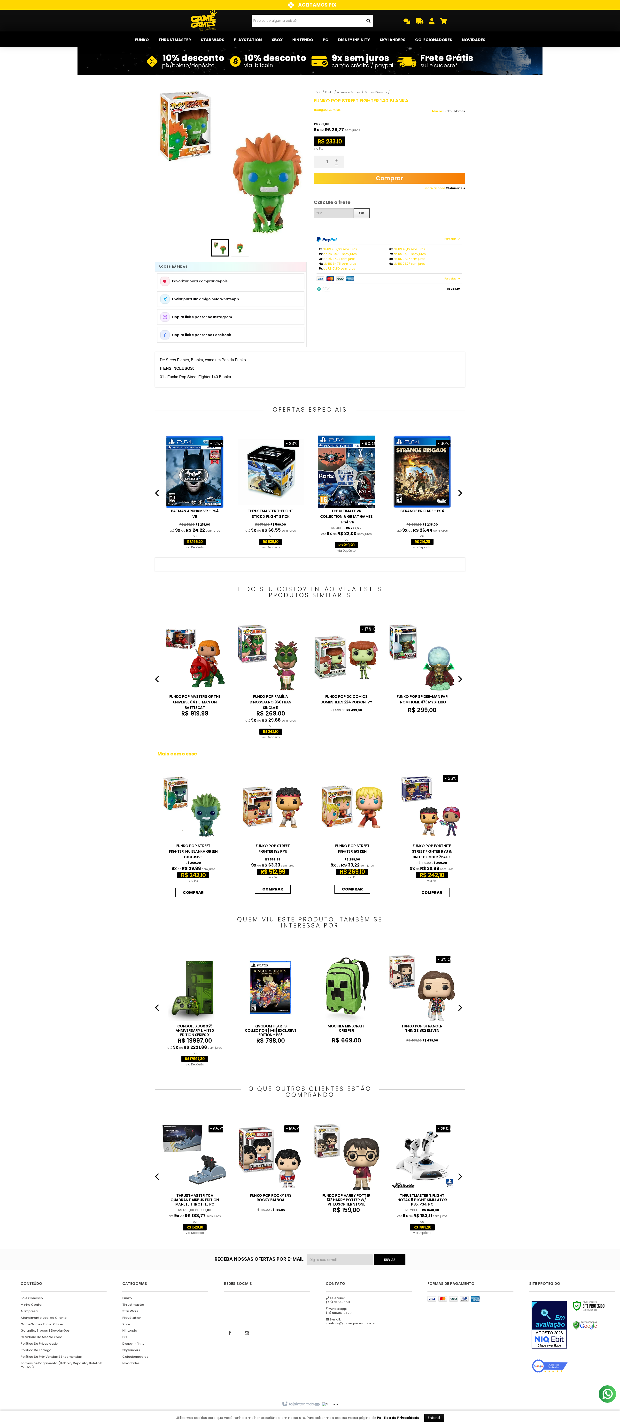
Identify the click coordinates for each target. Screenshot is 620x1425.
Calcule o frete (332, 202)
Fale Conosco (32, 1298)
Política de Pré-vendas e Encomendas (51, 1357)
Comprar (389, 178)
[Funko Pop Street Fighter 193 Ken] (352, 833)
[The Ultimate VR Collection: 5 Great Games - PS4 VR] (346, 494)
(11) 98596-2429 (338, 1311)
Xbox (126, 1324)
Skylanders (131, 1350)
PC (124, 1337)
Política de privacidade (39, 1344)
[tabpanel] (195, 493)
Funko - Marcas (454, 111)
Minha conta (31, 1305)
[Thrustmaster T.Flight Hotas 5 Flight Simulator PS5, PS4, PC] (422, 1178)
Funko (329, 92)
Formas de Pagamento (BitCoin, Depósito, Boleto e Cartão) (61, 1365)
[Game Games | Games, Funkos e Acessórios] (204, 20)
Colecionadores (135, 1357)
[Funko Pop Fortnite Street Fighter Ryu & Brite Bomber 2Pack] (432, 835)
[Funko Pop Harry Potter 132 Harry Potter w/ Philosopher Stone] (346, 1167)
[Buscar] (368, 20)
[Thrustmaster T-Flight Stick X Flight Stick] (270, 493)
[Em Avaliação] (550, 1325)
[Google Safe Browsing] (591, 1325)
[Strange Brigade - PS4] (422, 493)
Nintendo (129, 1331)
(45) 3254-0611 (338, 1300)
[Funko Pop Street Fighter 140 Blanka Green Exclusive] (193, 835)
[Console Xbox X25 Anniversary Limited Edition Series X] (194, 1009)
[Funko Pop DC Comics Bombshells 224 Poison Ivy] (346, 667)
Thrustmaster (133, 1305)
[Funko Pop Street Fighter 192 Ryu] (273, 833)
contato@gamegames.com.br (350, 1322)
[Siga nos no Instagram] (247, 1332)
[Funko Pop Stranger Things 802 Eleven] (422, 997)
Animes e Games (349, 92)
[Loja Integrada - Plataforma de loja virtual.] (300, 1404)
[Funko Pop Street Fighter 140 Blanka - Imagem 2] (240, 247)
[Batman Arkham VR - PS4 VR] (194, 493)
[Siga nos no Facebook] (230, 1332)
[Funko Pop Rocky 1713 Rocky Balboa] (270, 1166)
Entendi (434, 1417)
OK (361, 213)
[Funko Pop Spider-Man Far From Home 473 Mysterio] (422, 668)
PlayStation (131, 1318)
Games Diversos (375, 92)
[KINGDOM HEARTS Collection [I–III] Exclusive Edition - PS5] (270, 998)
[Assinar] (389, 1259)
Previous (157, 495)
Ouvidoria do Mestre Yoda (41, 1337)
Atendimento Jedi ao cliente (44, 1318)
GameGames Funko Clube (42, 1324)
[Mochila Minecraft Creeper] (346, 998)
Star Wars (130, 1311)
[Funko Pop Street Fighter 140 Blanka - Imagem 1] (220, 247)
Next (460, 495)
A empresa (29, 1311)
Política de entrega (36, 1350)
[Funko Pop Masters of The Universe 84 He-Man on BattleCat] (194, 669)
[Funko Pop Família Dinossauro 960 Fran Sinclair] (270, 681)
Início (317, 92)
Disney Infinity (133, 1344)
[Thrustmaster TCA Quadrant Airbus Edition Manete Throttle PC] (194, 1178)
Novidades (131, 1363)
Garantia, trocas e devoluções (45, 1331)
